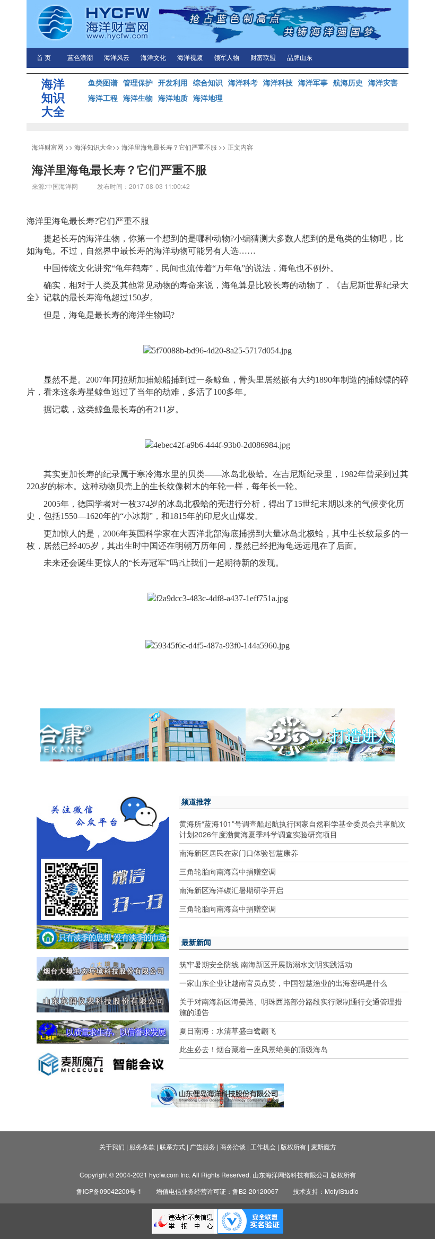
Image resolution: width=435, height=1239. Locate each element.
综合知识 (208, 82)
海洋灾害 (383, 82)
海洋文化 (153, 58)
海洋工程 (103, 97)
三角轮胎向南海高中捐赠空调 (227, 871)
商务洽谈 (233, 1146)
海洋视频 (190, 58)
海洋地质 (173, 97)
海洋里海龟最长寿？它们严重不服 (169, 146)
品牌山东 (299, 58)
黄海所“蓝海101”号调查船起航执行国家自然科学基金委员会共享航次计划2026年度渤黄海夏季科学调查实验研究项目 (292, 828)
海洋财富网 (48, 146)
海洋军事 (313, 82)
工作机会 (263, 1146)
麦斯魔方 (323, 1146)
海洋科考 (243, 82)
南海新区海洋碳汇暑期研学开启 (231, 890)
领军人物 (226, 58)
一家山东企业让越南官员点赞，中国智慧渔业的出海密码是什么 (283, 982)
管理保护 (138, 82)
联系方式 (172, 1146)
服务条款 (142, 1146)
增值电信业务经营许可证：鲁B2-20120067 (217, 1190)
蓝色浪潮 (80, 58)
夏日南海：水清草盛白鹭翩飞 (227, 1030)
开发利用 (173, 82)
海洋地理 (208, 97)
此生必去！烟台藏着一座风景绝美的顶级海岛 (253, 1049)
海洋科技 (278, 82)
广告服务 (202, 1146)
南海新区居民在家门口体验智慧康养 (238, 852)
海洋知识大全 (93, 146)
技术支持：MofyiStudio (326, 1190)
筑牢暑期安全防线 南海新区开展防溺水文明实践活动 (265, 964)
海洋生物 (138, 97)
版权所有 (293, 1146)
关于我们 (112, 1146)
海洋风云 (116, 58)
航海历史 (348, 82)
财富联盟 (263, 58)
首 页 (44, 58)
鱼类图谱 (103, 82)
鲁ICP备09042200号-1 (109, 1190)
